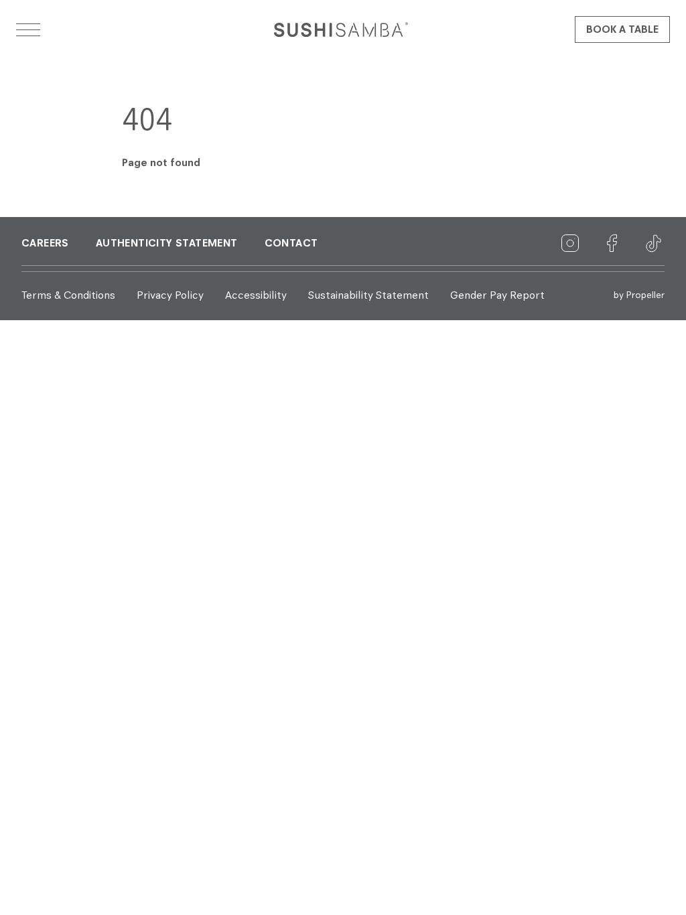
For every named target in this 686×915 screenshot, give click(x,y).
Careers (45, 243)
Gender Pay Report (497, 296)
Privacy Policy (170, 296)
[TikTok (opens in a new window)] (654, 244)
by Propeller (639, 295)
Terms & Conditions (68, 296)
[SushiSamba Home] (341, 29)
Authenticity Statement (167, 243)
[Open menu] (28, 29)
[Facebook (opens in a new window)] (612, 244)
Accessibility (256, 296)
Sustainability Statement (368, 296)
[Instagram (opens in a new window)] (570, 244)
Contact (291, 243)
